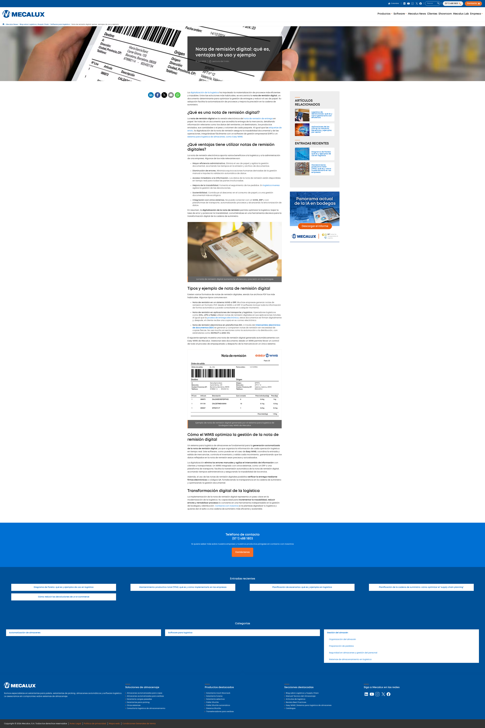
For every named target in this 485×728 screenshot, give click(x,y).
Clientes (432, 14)
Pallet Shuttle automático (218, 705)
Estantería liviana (214, 696)
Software (399, 14)
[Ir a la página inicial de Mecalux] (4, 24)
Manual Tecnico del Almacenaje (301, 696)
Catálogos (290, 708)
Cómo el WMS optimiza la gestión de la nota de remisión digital (164, 136)
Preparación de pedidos (341, 646)
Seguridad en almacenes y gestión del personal (353, 653)
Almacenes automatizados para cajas (144, 693)
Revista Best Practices (296, 702)
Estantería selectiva (215, 699)
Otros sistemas (133, 705)
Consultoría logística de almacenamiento (146, 708)
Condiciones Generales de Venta (139, 724)
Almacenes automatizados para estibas (145, 696)
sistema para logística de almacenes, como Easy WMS (215, 137)
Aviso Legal (75, 724)
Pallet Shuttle (212, 702)
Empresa (476, 14)
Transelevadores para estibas (220, 711)
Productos (384, 14)
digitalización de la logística (204, 93)
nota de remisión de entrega (258, 119)
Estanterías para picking (138, 702)
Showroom (445, 14)
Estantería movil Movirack (218, 693)
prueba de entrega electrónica (223, 318)
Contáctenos (242, 552)
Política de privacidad (95, 724)
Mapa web (114, 724)
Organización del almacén (342, 639)
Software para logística (180, 633)
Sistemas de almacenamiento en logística (350, 659)
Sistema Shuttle (213, 708)
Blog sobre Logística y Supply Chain (302, 693)
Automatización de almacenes (24, 633)
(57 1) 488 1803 (242, 538)
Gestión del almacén (337, 633)
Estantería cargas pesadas (139, 699)
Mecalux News (417, 14)
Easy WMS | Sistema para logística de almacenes (308, 705)
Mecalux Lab (461, 14)
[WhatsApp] (171, 96)
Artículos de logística (295, 699)
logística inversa (271, 185)
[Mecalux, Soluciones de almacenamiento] (24, 18)
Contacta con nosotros (227, 506)
